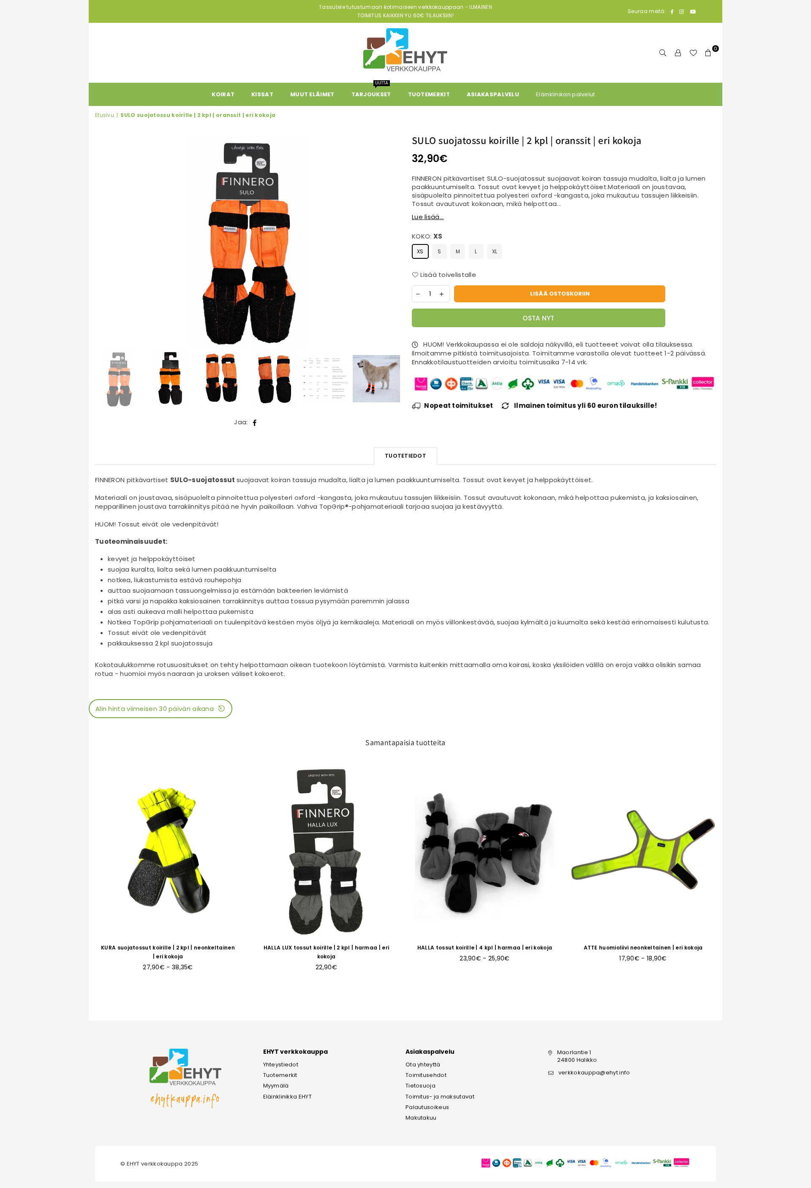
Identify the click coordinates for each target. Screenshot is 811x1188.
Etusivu (104, 115)
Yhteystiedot (281, 1065)
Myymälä (276, 1086)
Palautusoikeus (427, 1107)
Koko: (427, 236)
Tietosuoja (420, 1086)
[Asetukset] (678, 52)
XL (495, 251)
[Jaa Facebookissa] (255, 422)
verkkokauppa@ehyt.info (594, 1073)
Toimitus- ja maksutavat (440, 1097)
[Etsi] (662, 52)
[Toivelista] (693, 52)
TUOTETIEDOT (405, 456)
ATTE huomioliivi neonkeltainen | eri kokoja (643, 947)
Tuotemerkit (280, 1075)
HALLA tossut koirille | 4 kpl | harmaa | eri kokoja (484, 947)
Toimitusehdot (426, 1075)
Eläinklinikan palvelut (565, 94)
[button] (160, 708)
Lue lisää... (428, 216)
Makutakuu (421, 1118)
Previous (102, 240)
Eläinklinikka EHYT (287, 1097)
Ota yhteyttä (423, 1065)
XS (420, 251)
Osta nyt (538, 318)
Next (391, 240)
